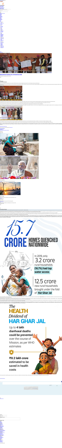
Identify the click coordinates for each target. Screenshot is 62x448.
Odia (0, 20)
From (0, 10)
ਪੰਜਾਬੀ (0, 21)
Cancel (1, 420)
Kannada (1, 16)
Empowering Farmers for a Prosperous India (11, 74)
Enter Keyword (2, 9)
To (0, 11)
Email (1, 414)
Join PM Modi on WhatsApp (3, 209)
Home (0, 51)
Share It (1, 381)
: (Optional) (2, 417)
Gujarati (1, 14)
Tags (0, 128)
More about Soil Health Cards (3, 126)
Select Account (1, 398)
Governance (1, 52)
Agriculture (1, 129)
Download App (1, 201)
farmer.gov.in (11, 127)
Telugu (1, 17)
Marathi (1, 18)
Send (3, 420)
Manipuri (1, 19)
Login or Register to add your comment (4, 130)
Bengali (1, 15)
